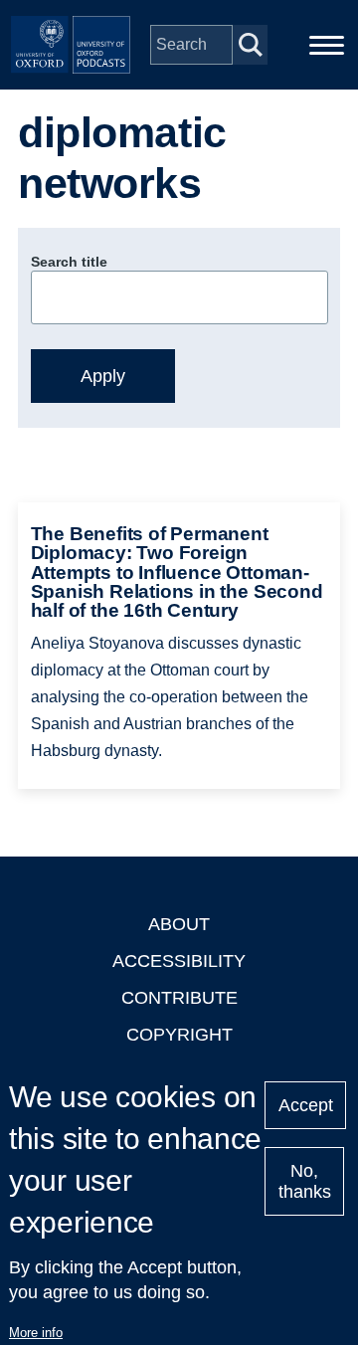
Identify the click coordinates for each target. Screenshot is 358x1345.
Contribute (179, 998)
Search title (69, 262)
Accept (305, 1105)
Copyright (179, 1035)
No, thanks (304, 1181)
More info (36, 1332)
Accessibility (179, 961)
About (179, 924)
